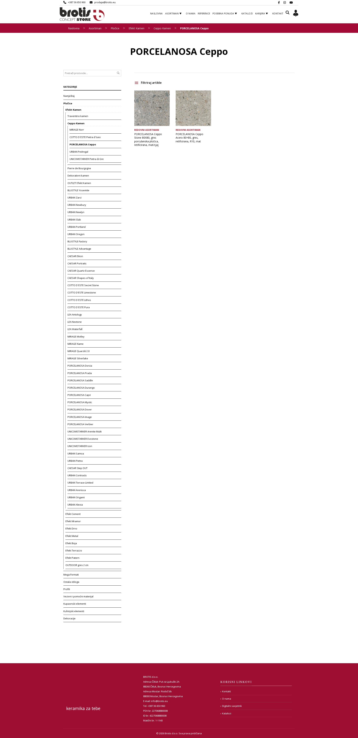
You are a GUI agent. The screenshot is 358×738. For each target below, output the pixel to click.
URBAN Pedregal (79, 151)
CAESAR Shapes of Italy (80, 278)
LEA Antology (74, 314)
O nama (190, 13)
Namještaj (69, 96)
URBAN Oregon (75, 234)
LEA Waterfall (74, 329)
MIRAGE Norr (77, 129)
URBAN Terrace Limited (80, 482)
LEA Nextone (74, 321)
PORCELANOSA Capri (79, 395)
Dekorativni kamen (78, 175)
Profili (66, 589)
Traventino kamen (77, 116)
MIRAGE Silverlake (77, 358)
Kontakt (277, 13)
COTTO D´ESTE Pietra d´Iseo (85, 137)
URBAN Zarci (74, 197)
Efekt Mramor (73, 521)
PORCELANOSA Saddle (80, 380)
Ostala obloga (71, 582)
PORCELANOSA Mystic (79, 402)
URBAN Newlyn (75, 212)
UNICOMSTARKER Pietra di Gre (87, 159)
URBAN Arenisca (76, 490)
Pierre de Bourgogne (79, 168)
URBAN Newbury (76, 205)
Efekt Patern (72, 557)
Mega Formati (71, 574)
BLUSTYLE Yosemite (78, 190)
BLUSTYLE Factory (77, 241)
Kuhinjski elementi (73, 611)
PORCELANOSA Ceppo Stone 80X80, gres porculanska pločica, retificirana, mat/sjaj (148, 139)
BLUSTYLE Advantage (79, 248)
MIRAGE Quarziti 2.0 (78, 351)
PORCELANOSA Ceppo (83, 144)
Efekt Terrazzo (73, 550)
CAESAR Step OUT (77, 468)
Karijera (260, 13)
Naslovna (156, 13)
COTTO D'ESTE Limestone (81, 292)
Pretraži (118, 72)
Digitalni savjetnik (232, 706)
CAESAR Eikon (75, 256)
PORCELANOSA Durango (81, 387)
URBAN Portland (76, 227)
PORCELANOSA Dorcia (79, 365)
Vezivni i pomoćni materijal (78, 596)
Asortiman (172, 13)
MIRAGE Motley (75, 336)
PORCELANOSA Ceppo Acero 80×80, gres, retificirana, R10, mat (189, 137)
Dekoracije (69, 618)
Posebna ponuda (223, 13)
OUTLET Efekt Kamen (79, 183)
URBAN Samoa (75, 453)
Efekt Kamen (136, 28)
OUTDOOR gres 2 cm (76, 565)
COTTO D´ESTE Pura (78, 307)
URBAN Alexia (75, 504)
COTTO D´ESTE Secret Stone (83, 285)
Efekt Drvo (71, 528)
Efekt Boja (71, 543)
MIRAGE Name (75, 343)
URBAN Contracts (77, 475)
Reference (204, 13)
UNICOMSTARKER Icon (79, 446)
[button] (287, 13)
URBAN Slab (74, 219)
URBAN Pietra (75, 460)
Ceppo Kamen (162, 28)
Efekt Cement (73, 514)
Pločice (115, 28)
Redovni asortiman (146, 130)
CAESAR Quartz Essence (81, 270)
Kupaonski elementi (74, 603)
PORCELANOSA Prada (79, 373)
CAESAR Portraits (77, 263)
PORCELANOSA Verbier (80, 424)
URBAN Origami (76, 497)
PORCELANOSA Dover (79, 409)
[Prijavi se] (295, 13)
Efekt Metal (71, 536)
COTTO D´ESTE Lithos (79, 300)
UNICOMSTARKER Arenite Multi (84, 431)
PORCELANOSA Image (79, 417)
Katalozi (247, 13)
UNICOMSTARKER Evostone (82, 438)
